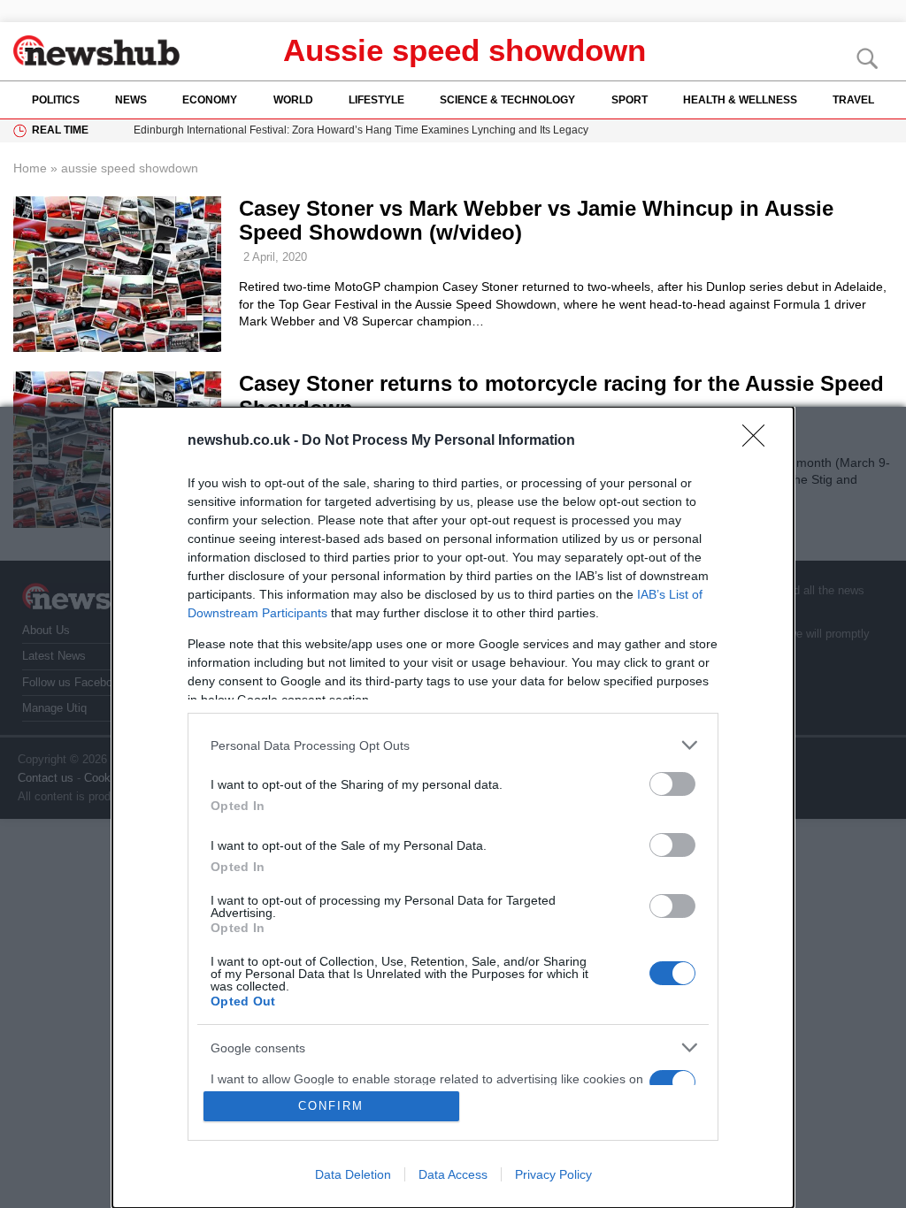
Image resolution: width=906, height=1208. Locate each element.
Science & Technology (507, 100)
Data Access (453, 1174)
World (293, 100)
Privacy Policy (553, 1174)
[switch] (672, 784)
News (131, 100)
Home (30, 168)
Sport (629, 100)
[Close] (759, 441)
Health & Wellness (740, 100)
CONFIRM (331, 1105)
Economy (209, 100)
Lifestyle (376, 100)
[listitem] (453, 745)
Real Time (60, 130)
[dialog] (453, 807)
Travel (853, 100)
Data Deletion (353, 1174)
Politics (56, 100)
